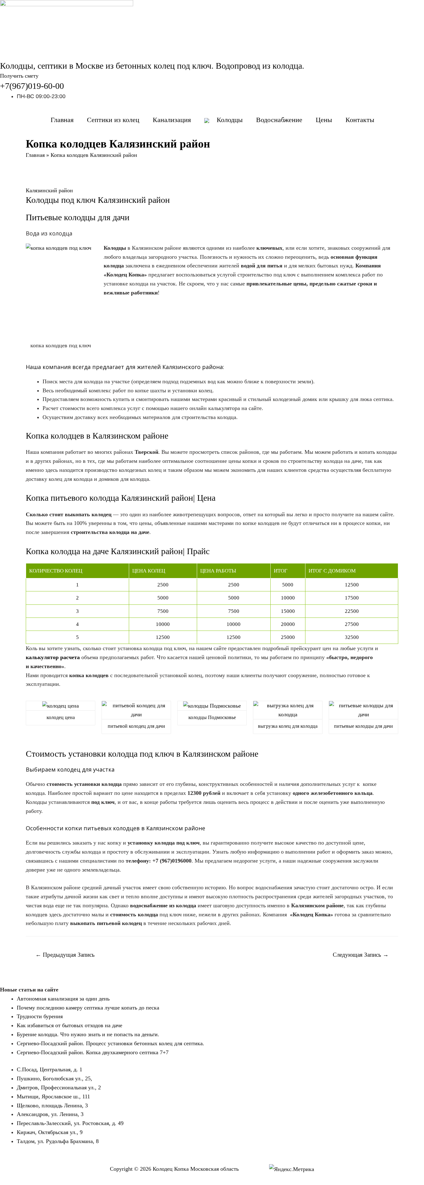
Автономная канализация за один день (63, 999)
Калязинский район (49, 190)
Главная (62, 120)
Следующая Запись (361, 954)
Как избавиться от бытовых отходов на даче (69, 1025)
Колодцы (230, 120)
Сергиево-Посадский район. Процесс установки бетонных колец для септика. (110, 1043)
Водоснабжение (279, 120)
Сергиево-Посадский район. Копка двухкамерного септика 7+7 (93, 1052)
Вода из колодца (49, 233)
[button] (19, 76)
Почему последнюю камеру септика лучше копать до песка (88, 1008)
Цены (324, 120)
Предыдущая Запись (65, 954)
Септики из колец (113, 120)
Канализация (172, 120)
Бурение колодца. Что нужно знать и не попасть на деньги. (88, 1034)
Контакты (359, 120)
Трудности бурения (40, 1016)
